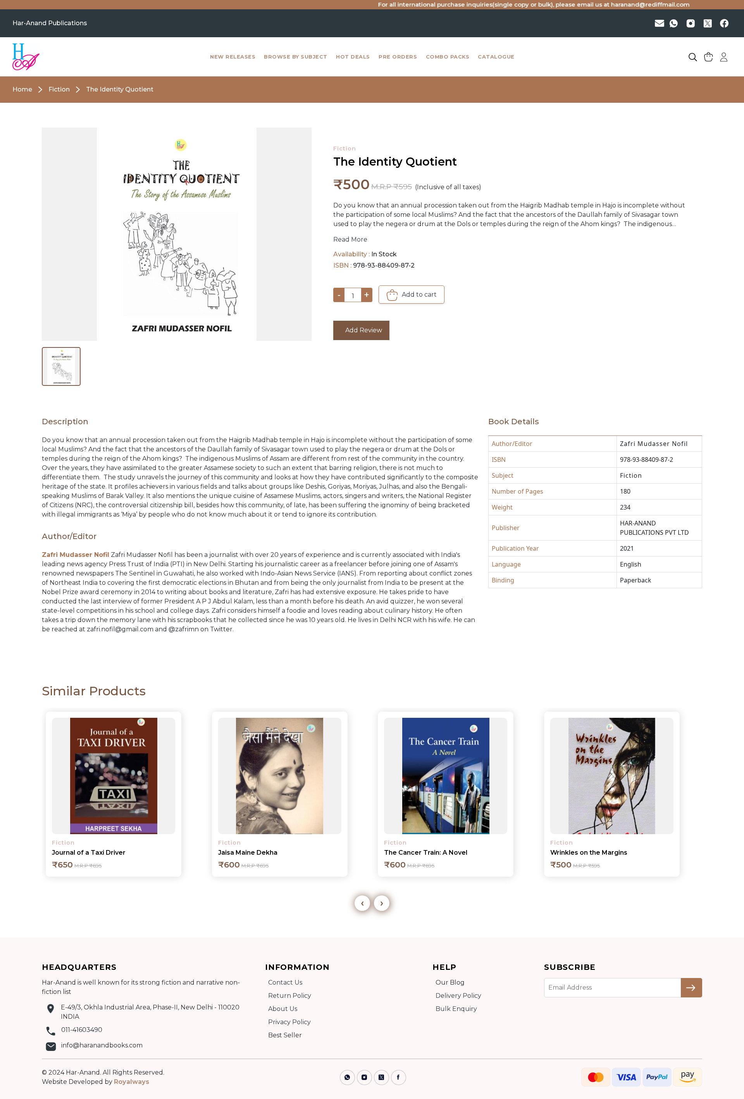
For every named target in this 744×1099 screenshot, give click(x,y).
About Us (282, 1009)
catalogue (496, 57)
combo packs (448, 57)
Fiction (344, 148)
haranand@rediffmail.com (613, 4)
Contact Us (285, 982)
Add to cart (418, 294)
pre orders (398, 57)
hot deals (353, 57)
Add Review (361, 330)
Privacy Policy (289, 1022)
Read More (350, 239)
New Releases (232, 57)
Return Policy (289, 995)
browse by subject (295, 57)
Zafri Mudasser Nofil (654, 443)
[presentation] (362, 903)
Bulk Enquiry (456, 1009)
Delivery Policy (458, 995)
